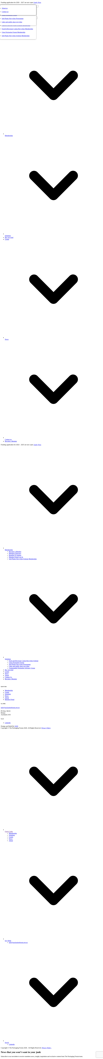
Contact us (8, 439)
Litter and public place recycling (12, 22)
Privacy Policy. (46, 1048)
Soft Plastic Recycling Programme (12, 18)
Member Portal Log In (16, 557)
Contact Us (8, 677)
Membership (9, 135)
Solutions (8, 236)
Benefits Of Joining (15, 555)
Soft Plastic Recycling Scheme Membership (15, 36)
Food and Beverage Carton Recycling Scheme (23, 661)
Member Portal (9, 699)
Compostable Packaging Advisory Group (22, 668)
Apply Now (37, 2)
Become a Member (11, 441)
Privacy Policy (46, 728)
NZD (16, 726)
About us (5, 8)
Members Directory (15, 553)
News (7, 339)
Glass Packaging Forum (16, 662)
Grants (7, 239)
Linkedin (8, 723)
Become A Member (15, 551)
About (7, 675)
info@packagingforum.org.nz (10, 707)
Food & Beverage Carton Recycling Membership (17, 29)
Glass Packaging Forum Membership (13, 32)
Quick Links (9, 831)
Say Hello (8, 941)
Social (7, 1042)
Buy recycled (9, 237)
